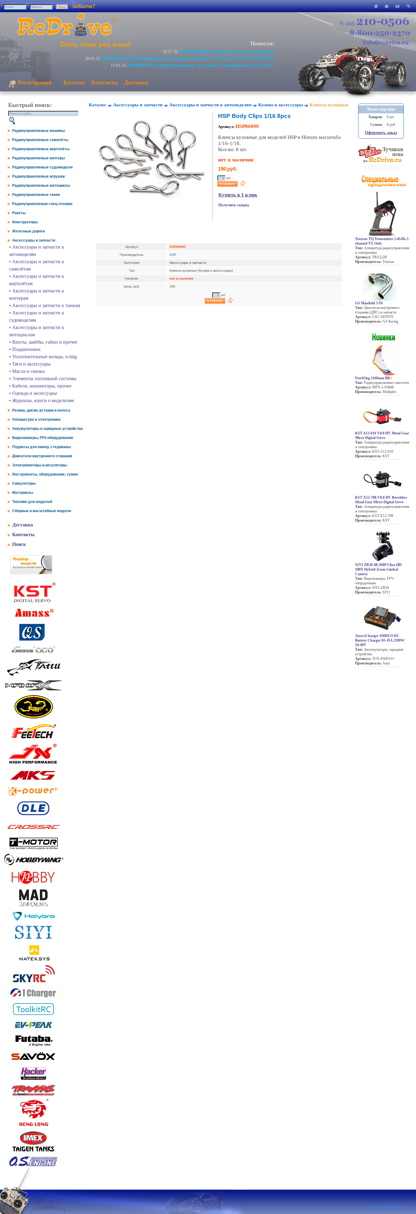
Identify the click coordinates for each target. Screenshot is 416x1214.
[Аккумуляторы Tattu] (33, 675)
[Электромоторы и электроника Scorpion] (33, 718)
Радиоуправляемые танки (36, 195)
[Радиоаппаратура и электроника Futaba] (33, 1045)
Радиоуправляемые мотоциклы (41, 185)
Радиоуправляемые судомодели (42, 167)
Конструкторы (25, 222)
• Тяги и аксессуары (30, 363)
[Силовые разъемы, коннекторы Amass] (33, 618)
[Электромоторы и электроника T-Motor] (33, 848)
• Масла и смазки (27, 371)
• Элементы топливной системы (42, 378)
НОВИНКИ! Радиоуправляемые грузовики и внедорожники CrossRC (200, 65)
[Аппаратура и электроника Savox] (33, 1061)
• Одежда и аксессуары (33, 393)
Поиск (19, 544)
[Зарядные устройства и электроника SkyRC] (34, 982)
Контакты (104, 82)
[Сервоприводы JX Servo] (33, 764)
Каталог (74, 82)
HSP (173, 255)
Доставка (136, 82)
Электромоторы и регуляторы (39, 465)
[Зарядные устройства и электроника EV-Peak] (33, 1029)
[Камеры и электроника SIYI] (33, 939)
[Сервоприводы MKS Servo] (33, 780)
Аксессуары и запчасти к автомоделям (210, 104)
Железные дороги (28, 231)
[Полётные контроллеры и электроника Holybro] (33, 919)
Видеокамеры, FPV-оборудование (42, 438)
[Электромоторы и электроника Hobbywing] (33, 865)
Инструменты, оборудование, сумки (45, 474)
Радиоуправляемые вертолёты (40, 149)
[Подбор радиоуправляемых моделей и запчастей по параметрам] (31, 572)
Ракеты (19, 213)
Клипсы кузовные (329, 104)
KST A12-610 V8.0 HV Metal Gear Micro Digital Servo (382, 435)
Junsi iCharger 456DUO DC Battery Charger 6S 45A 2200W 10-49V (379, 640)
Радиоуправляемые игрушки (38, 176)
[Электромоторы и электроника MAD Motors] (33, 906)
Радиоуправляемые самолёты (40, 140)
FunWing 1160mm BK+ (373, 378)
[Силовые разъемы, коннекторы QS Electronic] (33, 639)
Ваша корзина (381, 109)
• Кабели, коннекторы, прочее (40, 385)
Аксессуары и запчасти (33, 240)
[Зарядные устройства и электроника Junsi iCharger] (33, 997)
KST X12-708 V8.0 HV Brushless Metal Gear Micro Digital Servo (381, 499)
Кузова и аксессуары (280, 104)
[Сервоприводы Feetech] (33, 738)
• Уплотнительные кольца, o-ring (43, 356)
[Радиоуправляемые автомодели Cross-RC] (33, 832)
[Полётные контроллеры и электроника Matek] (33, 960)
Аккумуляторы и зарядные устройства (47, 428)
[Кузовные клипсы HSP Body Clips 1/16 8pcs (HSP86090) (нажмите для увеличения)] (150, 203)
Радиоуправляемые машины (38, 131)
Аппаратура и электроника (36, 419)
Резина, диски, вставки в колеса (41, 410)
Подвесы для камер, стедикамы (41, 447)
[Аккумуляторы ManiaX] (33, 689)
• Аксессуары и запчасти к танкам (44, 305)
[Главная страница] (376, 6)
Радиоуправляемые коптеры (38, 158)
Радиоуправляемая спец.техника (42, 204)
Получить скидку (233, 205)
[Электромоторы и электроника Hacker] (33, 1080)
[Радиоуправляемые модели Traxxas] (33, 1095)
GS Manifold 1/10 (369, 303)
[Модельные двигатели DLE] (33, 815)
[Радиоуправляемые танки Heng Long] (33, 1124)
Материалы (22, 492)
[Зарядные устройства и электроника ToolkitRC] (33, 1015)
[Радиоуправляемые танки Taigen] (33, 1152)
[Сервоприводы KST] (33, 601)
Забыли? (83, 6)
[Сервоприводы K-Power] (33, 796)
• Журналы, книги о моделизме (41, 400)
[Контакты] (397, 6)
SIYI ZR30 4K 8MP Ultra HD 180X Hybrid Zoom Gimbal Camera (378, 569)
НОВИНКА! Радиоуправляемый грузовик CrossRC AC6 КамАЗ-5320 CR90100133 (187, 58)
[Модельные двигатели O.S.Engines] (33, 1164)
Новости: (262, 43)
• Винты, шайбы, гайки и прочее (43, 342)
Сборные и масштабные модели (41, 511)
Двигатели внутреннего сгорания (42, 456)
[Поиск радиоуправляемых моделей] (408, 6)
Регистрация (33, 82)
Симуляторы (24, 483)
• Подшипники (25, 349)
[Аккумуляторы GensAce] (33, 654)
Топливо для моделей (32, 502)
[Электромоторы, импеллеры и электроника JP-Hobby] (33, 884)
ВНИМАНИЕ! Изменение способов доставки (226, 51)
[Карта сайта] (386, 6)
